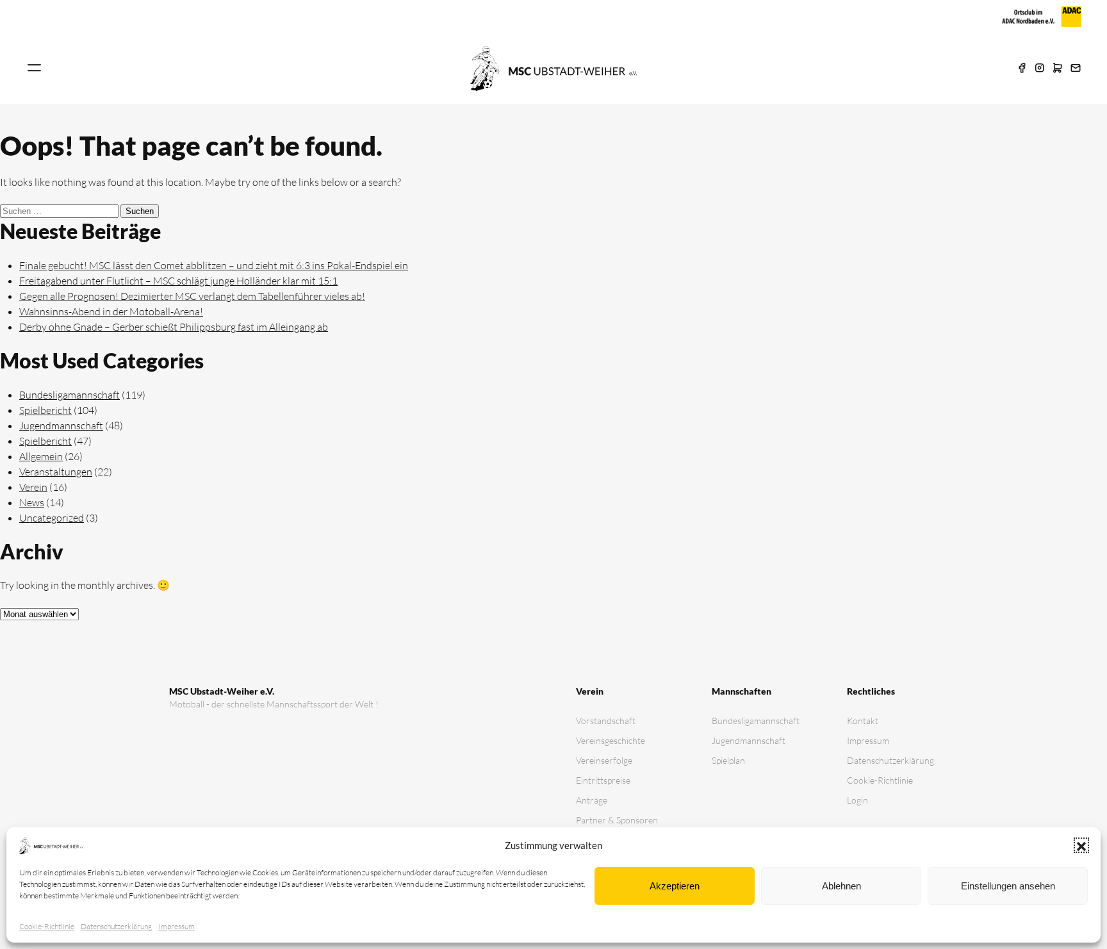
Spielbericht (45, 410)
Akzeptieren (675, 885)
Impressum (176, 926)
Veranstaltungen (55, 471)
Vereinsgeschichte (610, 740)
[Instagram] (1040, 68)
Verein (33, 487)
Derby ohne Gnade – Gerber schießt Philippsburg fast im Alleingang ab (173, 326)
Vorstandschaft (606, 720)
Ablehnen (841, 885)
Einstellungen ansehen (1008, 885)
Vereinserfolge (604, 760)
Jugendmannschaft (61, 425)
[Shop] (1057, 68)
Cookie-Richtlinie (46, 926)
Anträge (591, 800)
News (31, 502)
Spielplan (728, 760)
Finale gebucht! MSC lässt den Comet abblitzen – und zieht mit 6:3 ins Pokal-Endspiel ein (213, 265)
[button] (1081, 845)
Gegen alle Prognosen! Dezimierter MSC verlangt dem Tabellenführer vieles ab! (192, 296)
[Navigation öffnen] (35, 68)
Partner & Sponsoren (617, 819)
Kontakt (862, 720)
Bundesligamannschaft (69, 394)
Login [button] (857, 800)
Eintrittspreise (603, 780)
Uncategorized (51, 517)
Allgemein (41, 456)
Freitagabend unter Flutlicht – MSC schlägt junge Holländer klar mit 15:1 (178, 280)
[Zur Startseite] (553, 67)
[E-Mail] (1075, 68)
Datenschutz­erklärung (116, 926)
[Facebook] (1022, 68)
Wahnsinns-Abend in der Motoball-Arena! (111, 311)
